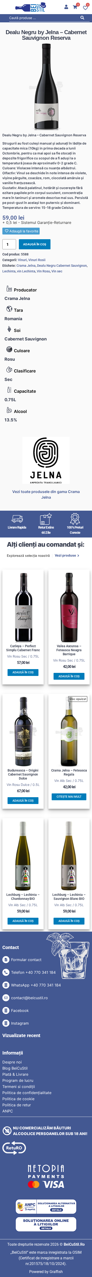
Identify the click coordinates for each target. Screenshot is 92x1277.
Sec (8, 379)
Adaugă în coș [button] (23, 672)
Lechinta (9, 271)
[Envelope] (5, 997)
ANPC (7, 1111)
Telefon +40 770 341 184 (33, 972)
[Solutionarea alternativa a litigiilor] (46, 1207)
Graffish (56, 1271)
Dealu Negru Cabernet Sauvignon (62, 265)
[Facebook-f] (5, 1010)
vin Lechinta (26, 271)
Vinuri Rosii (37, 260)
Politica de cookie (18, 1098)
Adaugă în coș (34, 244)
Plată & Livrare (15, 1074)
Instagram (20, 1023)
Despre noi (12, 1062)
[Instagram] (5, 1023)
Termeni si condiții (18, 1086)
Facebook (20, 1010)
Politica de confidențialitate (26, 1092)
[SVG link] (30, 7)
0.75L (10, 399)
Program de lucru (17, 1080)
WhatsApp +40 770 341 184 (36, 985)
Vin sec (56, 271)
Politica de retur (16, 1105)
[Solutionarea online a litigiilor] (46, 1224)
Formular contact (26, 959)
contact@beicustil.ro (29, 997)
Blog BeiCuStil (15, 1068)
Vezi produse (65, 555)
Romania (13, 318)
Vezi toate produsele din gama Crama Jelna (46, 494)
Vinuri (22, 260)
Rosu (9, 359)
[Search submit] (84, 18)
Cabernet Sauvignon (25, 338)
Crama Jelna (17, 298)
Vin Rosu (43, 271)
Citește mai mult (69, 796)
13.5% (10, 419)
